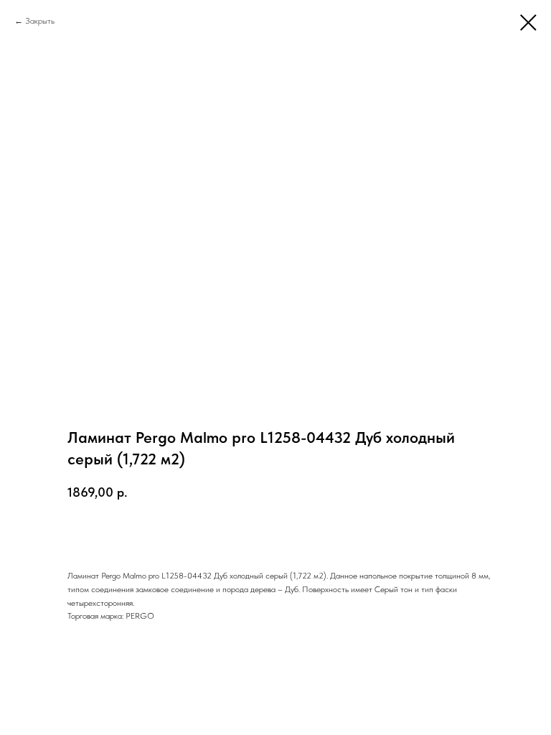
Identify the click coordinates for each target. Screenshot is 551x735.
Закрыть (40, 21)
